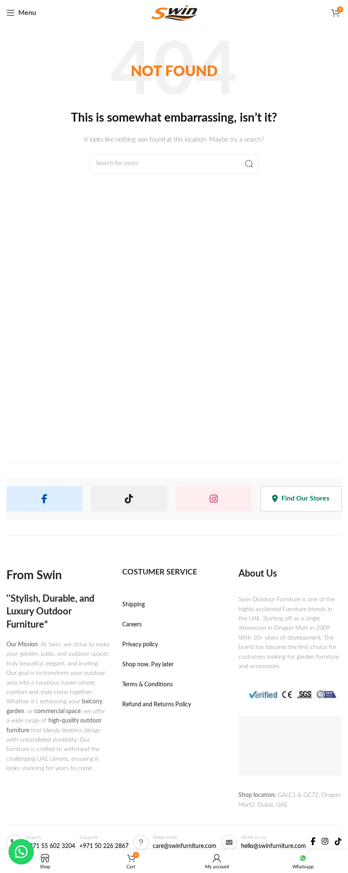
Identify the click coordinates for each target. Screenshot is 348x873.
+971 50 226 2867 (104, 846)
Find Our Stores (305, 498)
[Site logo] (174, 13)
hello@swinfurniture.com (273, 846)
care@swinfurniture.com (184, 846)
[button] (21, 851)
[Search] (249, 163)
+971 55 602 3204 (50, 846)
